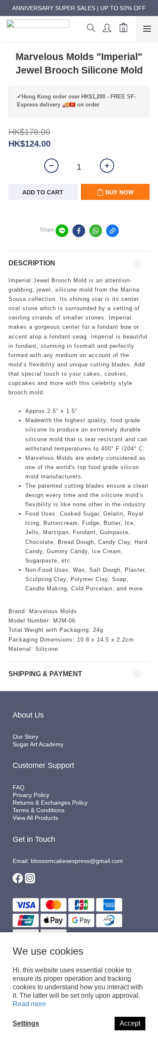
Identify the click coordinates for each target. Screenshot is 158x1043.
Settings (26, 1023)
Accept (130, 1023)
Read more (29, 1004)
